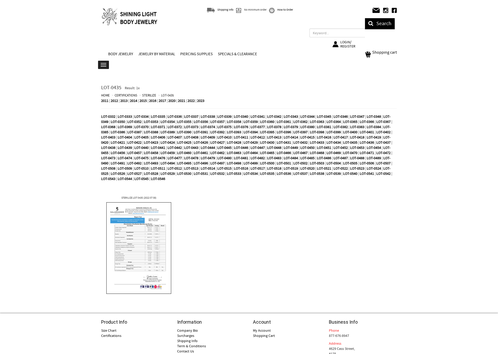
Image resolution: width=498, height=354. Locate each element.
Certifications (111, 335)
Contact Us (185, 351)
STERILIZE (149, 95)
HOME (105, 95)
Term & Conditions (191, 346)
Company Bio (187, 330)
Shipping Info (187, 340)
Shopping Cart (264, 335)
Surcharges (185, 335)
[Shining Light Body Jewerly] (110, 16)
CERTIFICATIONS (126, 95)
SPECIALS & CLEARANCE (237, 54)
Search (382, 23)
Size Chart (108, 330)
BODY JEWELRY (120, 54)
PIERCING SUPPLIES (196, 54)
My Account (262, 330)
